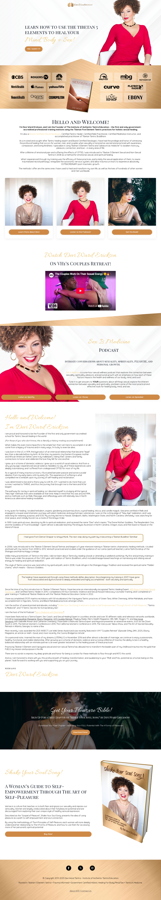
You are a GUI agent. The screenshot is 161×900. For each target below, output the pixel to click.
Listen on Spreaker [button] (135, 397)
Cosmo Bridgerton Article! (72, 633)
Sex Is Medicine (73, 372)
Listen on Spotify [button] (26, 397)
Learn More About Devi (28, 232)
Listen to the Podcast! (80, 232)
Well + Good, (32, 633)
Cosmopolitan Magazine (25, 619)
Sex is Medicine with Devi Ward (49, 612)
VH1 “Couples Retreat (107, 630)
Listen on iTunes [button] (80, 397)
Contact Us (86, 891)
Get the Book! (132, 232)
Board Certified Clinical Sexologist (45, 134)
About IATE (75, 891)
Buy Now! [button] (48, 834)
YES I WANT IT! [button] (33, 49)
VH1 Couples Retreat (62, 619)
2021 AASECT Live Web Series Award (53, 630)
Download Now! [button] (80, 732)
